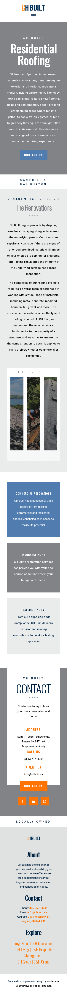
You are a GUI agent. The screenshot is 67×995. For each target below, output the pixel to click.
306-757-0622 (38, 908)
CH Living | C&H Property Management (34, 953)
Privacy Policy (31, 986)
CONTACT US (33, 155)
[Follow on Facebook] (22, 801)
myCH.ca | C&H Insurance (33, 943)
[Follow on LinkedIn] (33, 801)
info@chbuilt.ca (37, 912)
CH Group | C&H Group (33, 962)
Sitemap (47, 986)
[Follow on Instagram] (45, 801)
